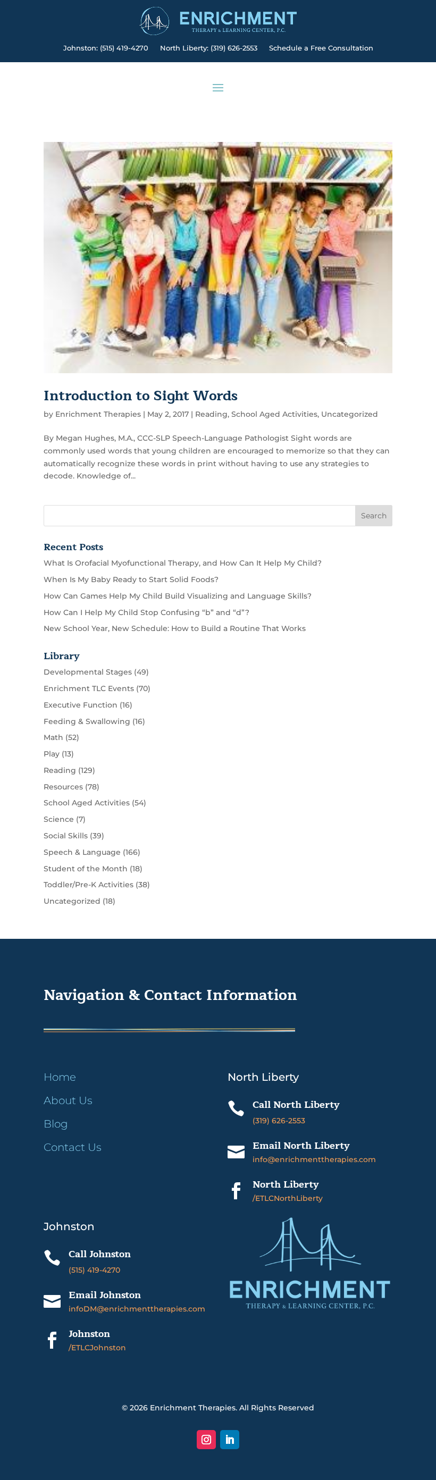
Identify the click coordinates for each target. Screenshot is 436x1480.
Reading (211, 414)
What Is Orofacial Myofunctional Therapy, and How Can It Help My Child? (183, 563)
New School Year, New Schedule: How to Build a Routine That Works (175, 628)
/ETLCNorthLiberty (288, 1198)
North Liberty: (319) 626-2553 (208, 48)
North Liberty (286, 1184)
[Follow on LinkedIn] (229, 1439)
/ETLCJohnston (97, 1347)
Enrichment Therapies (98, 414)
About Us (68, 1100)
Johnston (89, 1334)
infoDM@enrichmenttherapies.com (137, 1309)
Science (59, 819)
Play (52, 754)
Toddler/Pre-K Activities (88, 884)
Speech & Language (82, 852)
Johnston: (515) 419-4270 (105, 48)
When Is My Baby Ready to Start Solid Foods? (131, 579)
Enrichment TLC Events (89, 688)
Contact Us (73, 1147)
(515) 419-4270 (94, 1270)
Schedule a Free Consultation (321, 48)
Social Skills (66, 835)
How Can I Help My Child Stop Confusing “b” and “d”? (146, 612)
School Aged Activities (274, 414)
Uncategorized (349, 414)
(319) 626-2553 (279, 1120)
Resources (63, 787)
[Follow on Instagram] (206, 1439)
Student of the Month (86, 868)
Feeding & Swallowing (87, 721)
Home (60, 1077)
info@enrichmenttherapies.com (314, 1159)
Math (53, 737)
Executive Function (81, 705)
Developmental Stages (88, 672)
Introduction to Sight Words (141, 395)
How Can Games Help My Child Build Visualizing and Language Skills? (178, 596)
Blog (56, 1123)
